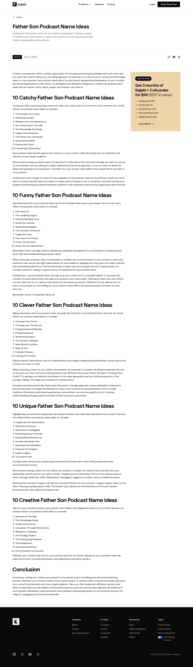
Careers (75, 629)
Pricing (111, 4)
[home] (19, 4)
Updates (99, 4)
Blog (131, 625)
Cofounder (106, 633)
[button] (84, 4)
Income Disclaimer (166, 633)
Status (132, 637)
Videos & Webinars (138, 629)
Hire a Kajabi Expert (80, 633)
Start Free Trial (169, 4)
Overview (105, 625)
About (75, 625)
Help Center (134, 633)
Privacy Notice (164, 629)
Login (152, 4)
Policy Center (164, 625)
